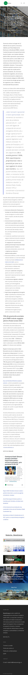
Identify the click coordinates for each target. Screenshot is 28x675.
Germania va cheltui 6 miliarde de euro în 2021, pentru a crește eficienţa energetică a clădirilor (13, 517)
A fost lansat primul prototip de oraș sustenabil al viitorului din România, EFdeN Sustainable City (14, 509)
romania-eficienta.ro (8, 447)
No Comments (14, 32)
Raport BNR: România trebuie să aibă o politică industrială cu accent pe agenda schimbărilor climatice (13, 493)
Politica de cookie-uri (8, 648)
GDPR (4, 653)
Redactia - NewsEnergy (11, 30)
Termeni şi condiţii (8, 645)
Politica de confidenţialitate (10, 651)
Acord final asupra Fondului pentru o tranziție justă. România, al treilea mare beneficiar (13, 501)
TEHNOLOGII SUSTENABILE (14, 13)
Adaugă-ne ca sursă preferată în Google (15, 540)
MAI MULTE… (6, 637)
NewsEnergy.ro (7, 613)
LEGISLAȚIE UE (14, 11)
